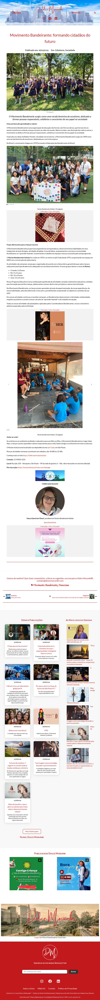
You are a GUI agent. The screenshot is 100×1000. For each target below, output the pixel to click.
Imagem (36, 937)
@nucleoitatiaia (50, 522)
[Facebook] (50, 18)
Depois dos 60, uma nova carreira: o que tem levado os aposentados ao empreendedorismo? (80, 766)
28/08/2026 (46, 682)
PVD (46, 730)
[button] (91, 173)
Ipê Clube (51, 447)
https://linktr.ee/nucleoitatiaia (34, 455)
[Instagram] (44, 18)
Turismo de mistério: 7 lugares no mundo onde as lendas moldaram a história (17, 765)
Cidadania (59, 50)
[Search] (95, 13)
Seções (16, 13)
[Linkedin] (56, 18)
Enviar (73, 972)
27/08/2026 (17, 759)
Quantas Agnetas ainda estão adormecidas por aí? (78, 641)
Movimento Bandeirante (45, 585)
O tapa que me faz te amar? (17, 646)
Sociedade (70, 50)
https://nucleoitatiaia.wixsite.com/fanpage (34, 467)
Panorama (64, 585)
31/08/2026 (17, 642)
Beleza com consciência (17, 730)
